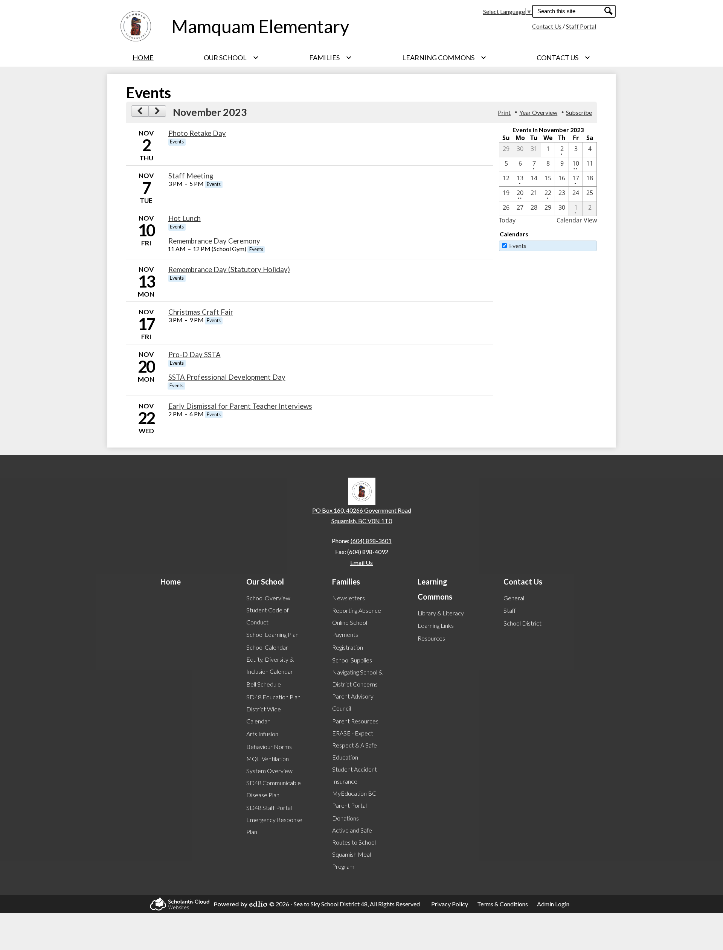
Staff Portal (581, 26)
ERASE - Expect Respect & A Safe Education (354, 745)
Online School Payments (349, 628)
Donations (345, 818)
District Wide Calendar (263, 715)
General (513, 597)
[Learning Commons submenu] (444, 58)
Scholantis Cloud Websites (177, 903)
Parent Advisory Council (353, 702)
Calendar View (577, 220)
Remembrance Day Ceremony (214, 241)
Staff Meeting (190, 176)
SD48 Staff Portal (269, 807)
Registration (347, 647)
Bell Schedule (263, 684)
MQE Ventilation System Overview (269, 764)
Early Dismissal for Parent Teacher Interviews (240, 406)
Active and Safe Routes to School (354, 836)
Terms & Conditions (502, 903)
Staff (509, 610)
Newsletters (348, 597)
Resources (431, 638)
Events (517, 245)
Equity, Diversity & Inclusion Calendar (270, 665)
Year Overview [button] (538, 112)
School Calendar (267, 647)
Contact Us (546, 26)
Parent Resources (355, 721)
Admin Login (553, 903)
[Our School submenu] (231, 58)
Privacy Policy (449, 903)
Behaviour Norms (269, 746)
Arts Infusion (262, 733)
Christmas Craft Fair (200, 312)
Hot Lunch (184, 218)
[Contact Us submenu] (563, 58)
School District (522, 623)
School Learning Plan (272, 634)
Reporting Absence (356, 610)
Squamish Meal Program (351, 860)
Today (507, 220)
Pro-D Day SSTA (194, 354)
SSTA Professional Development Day (226, 377)
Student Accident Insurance (354, 775)
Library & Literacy (441, 613)
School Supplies (352, 660)
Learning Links (436, 625)
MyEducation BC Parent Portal (354, 799)
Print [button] (504, 112)
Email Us (361, 562)
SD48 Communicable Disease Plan (273, 788)
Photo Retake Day (197, 133)
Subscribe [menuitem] (579, 112)
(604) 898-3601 (371, 540)
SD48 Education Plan (273, 696)
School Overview (268, 597)
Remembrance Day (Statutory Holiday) (229, 269)
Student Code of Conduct (267, 616)
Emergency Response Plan (274, 825)
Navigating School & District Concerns (357, 678)
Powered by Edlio (238, 904)
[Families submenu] (330, 58)
